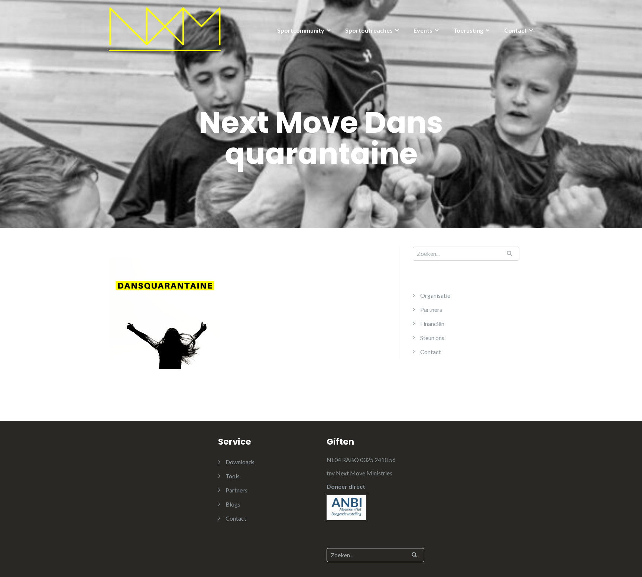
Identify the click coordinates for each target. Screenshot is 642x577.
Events (423, 30)
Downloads (240, 461)
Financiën (432, 323)
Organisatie (435, 295)
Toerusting (468, 30)
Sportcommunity (300, 30)
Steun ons (432, 337)
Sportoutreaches (369, 30)
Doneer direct (346, 486)
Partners (431, 309)
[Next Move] (165, 28)
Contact (515, 30)
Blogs (233, 504)
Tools (233, 475)
